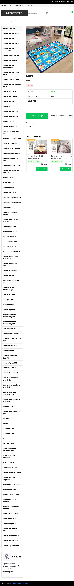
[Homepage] (2, 5)
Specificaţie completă (37, 116)
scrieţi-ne (9, 571)
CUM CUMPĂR (18, 5)
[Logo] (14, 13)
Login (56, 2)
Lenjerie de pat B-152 (35, 156)
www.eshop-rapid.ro (20, 583)
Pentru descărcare (57, 116)
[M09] (49, 49)
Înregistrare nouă (67, 2)
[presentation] (27, 156)
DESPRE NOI (8, 5)
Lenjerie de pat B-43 (58, 156)
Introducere (6, 21)
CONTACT (28, 5)
